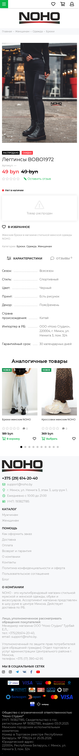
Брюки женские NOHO (16, 419)
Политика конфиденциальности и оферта (33, 568)
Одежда (31, 246)
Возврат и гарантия (16, 551)
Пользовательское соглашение (25, 574)
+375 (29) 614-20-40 (20, 478)
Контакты (9, 562)
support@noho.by (19, 484)
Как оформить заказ (17, 534)
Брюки (21, 246)
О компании (11, 557)
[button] (21, 447)
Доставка (9, 539)
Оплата (7, 545)
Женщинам (45, 246)
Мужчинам (10, 515)
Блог (5, 579)
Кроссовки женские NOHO (59, 419)
